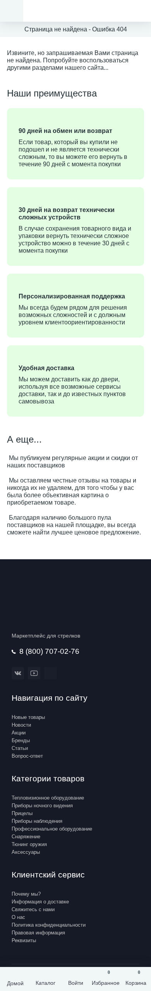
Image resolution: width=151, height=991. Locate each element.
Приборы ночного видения (42, 805)
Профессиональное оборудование (52, 829)
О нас (18, 917)
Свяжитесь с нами (33, 909)
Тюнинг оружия (29, 844)
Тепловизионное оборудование (48, 798)
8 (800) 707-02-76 (49, 651)
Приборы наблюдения (37, 821)
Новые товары (28, 717)
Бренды (21, 740)
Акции (19, 733)
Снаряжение (26, 836)
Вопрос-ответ (27, 756)
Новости (21, 725)
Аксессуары (26, 852)
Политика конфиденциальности (49, 925)
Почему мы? (26, 894)
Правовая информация (38, 933)
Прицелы (22, 813)
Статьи (20, 748)
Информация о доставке (40, 902)
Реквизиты (24, 940)
